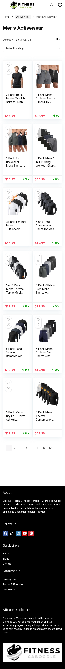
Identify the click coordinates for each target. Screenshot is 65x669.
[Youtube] (24, 533)
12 (44, 448)
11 (38, 448)
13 (50, 448)
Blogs (6, 558)
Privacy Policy (11, 579)
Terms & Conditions (14, 584)
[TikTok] (12, 533)
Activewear (22, 16)
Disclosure (9, 589)
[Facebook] (5, 533)
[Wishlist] (60, 5)
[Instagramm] (18, 533)
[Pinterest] (31, 533)
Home (6, 16)
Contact (7, 563)
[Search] (51, 5)
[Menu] (4, 5)
